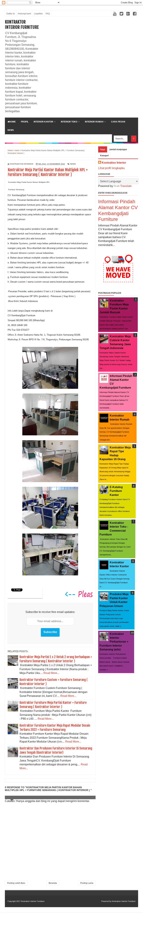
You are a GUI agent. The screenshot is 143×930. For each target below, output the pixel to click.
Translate (126, 186)
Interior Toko (69, 122)
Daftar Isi (10, 13)
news (73, 164)
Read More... (51, 673)
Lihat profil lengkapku (111, 168)
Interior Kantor (43, 122)
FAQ (48, 13)
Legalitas (38, 13)
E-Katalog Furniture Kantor (116, 491)
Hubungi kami (24, 13)
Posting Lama (86, 883)
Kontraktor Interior (114, 162)
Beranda (53, 883)
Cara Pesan (118, 122)
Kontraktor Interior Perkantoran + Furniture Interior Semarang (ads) (114, 641)
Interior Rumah (94, 122)
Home (12, 122)
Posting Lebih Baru (16, 883)
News (10, 130)
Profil (24, 122)
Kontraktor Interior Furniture (22, 24)
